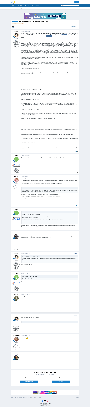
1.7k (16, 344)
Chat (25, 5)
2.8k (16, 303)
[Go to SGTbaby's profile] (16, 298)
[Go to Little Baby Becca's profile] (16, 339)
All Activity (17, 8)
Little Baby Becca (16, 335)
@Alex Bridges (63, 34)
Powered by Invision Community (45, 405)
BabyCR (16, 31)
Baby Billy (16, 155)
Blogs (21, 5)
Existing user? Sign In (69, 2)
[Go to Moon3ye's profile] (16, 180)
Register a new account (29, 381)
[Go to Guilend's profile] (16, 236)
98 (16, 40)
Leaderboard (40, 8)
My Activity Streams (24, 8)
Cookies (49, 403)
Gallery (17, 5)
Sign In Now (61, 381)
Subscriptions (37, 5)
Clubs (32, 5)
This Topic (73, 5)
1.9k (16, 185)
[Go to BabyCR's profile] (13, 26)
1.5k (16, 168)
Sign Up (77, 2)
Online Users (34, 8)
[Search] (78, 5)
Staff (30, 8)
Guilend (16, 232)
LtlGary (16, 354)
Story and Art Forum (26, 27)
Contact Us (45, 403)
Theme (40, 403)
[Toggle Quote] (22, 211)
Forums (12, 8)
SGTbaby (16, 294)
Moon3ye (16, 176)
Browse (13, 5)
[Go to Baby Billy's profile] (16, 159)
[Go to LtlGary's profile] (16, 357)
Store (28, 5)
